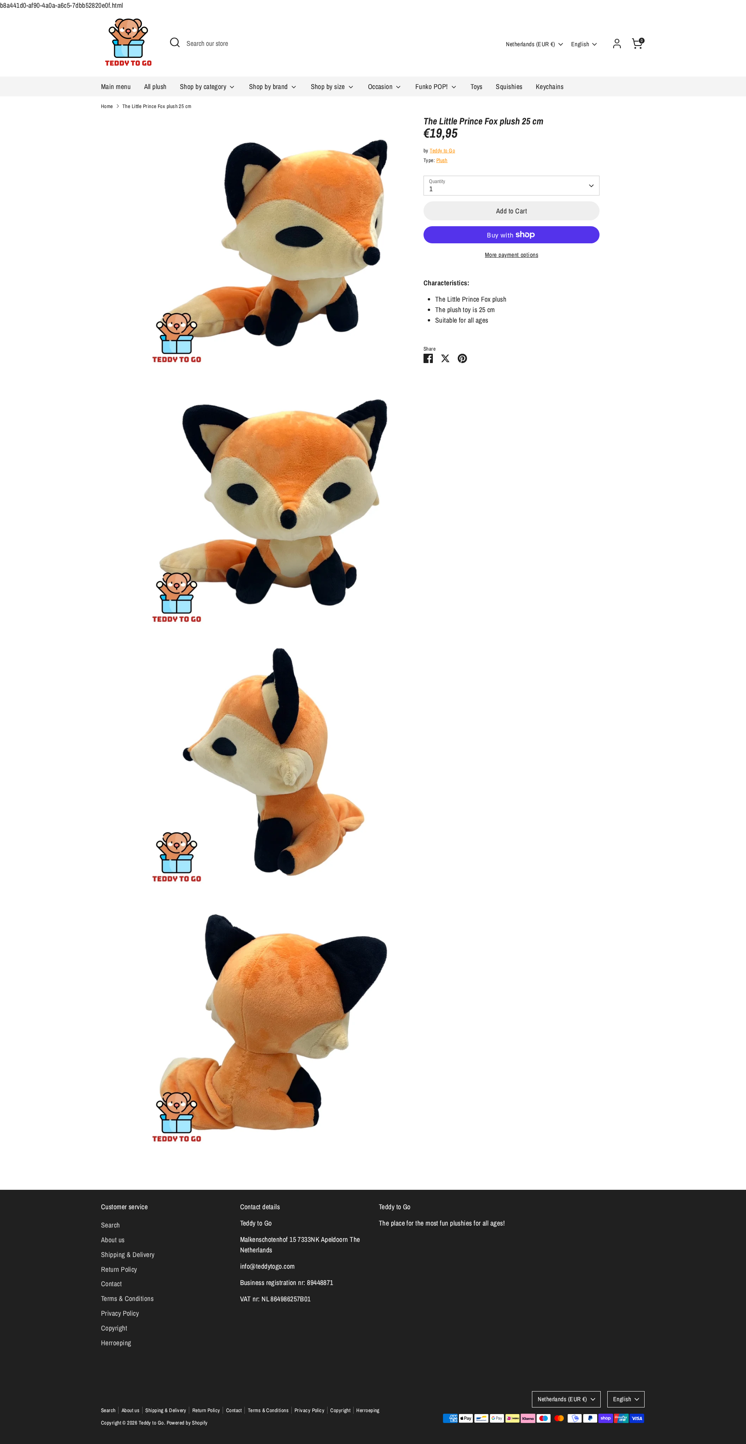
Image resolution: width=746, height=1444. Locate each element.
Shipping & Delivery (128, 1254)
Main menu (116, 86)
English (580, 44)
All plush (155, 86)
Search (110, 1225)
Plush (442, 160)
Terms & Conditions (127, 1298)
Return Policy (119, 1269)
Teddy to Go (442, 150)
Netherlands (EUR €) (530, 44)
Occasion (381, 86)
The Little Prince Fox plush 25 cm (157, 106)
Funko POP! (432, 86)
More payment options (511, 255)
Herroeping (116, 1343)
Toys (477, 86)
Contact (111, 1284)
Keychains (549, 86)
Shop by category (204, 86)
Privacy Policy (120, 1313)
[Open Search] (175, 42)
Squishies (509, 86)
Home (107, 106)
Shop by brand (269, 86)
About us (113, 1240)
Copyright (114, 1328)
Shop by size (329, 86)
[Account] (617, 43)
